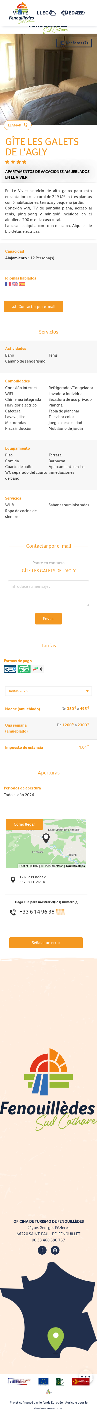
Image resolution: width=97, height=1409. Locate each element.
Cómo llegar (24, 824)
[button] (42, 13)
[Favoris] (65, 13)
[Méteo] (53, 15)
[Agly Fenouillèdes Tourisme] (22, 13)
